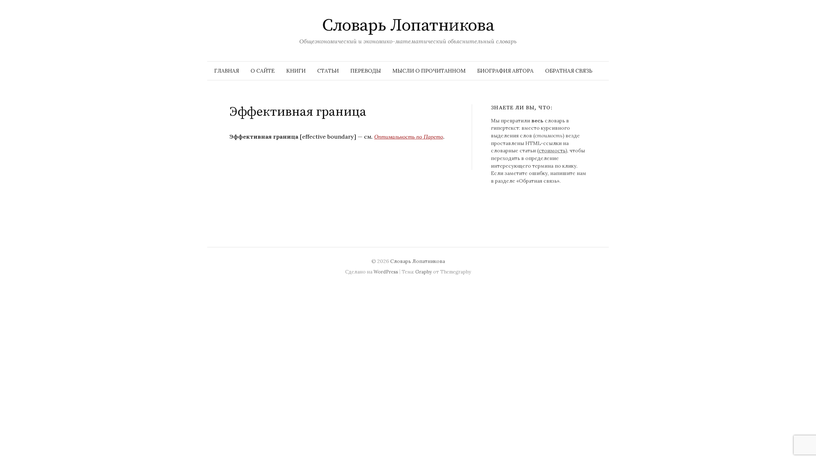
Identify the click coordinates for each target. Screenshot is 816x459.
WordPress (386, 272)
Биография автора (505, 70)
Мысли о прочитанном (429, 70)
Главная (226, 70)
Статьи (328, 70)
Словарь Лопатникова (408, 25)
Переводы (365, 70)
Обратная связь (568, 70)
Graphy (423, 272)
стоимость (552, 150)
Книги (296, 70)
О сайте (263, 70)
